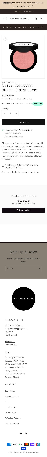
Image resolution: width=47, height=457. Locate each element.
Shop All (8, 402)
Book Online (10, 391)
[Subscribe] (39, 268)
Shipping (15, 98)
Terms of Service (12, 423)
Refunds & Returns (12, 418)
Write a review (23, 210)
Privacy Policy (10, 413)
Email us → (10, 341)
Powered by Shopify (32, 452)
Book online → (11, 345)
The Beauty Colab (19, 452)
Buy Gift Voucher (12, 396)
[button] (4, 18)
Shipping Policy (11, 407)
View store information (13, 137)
